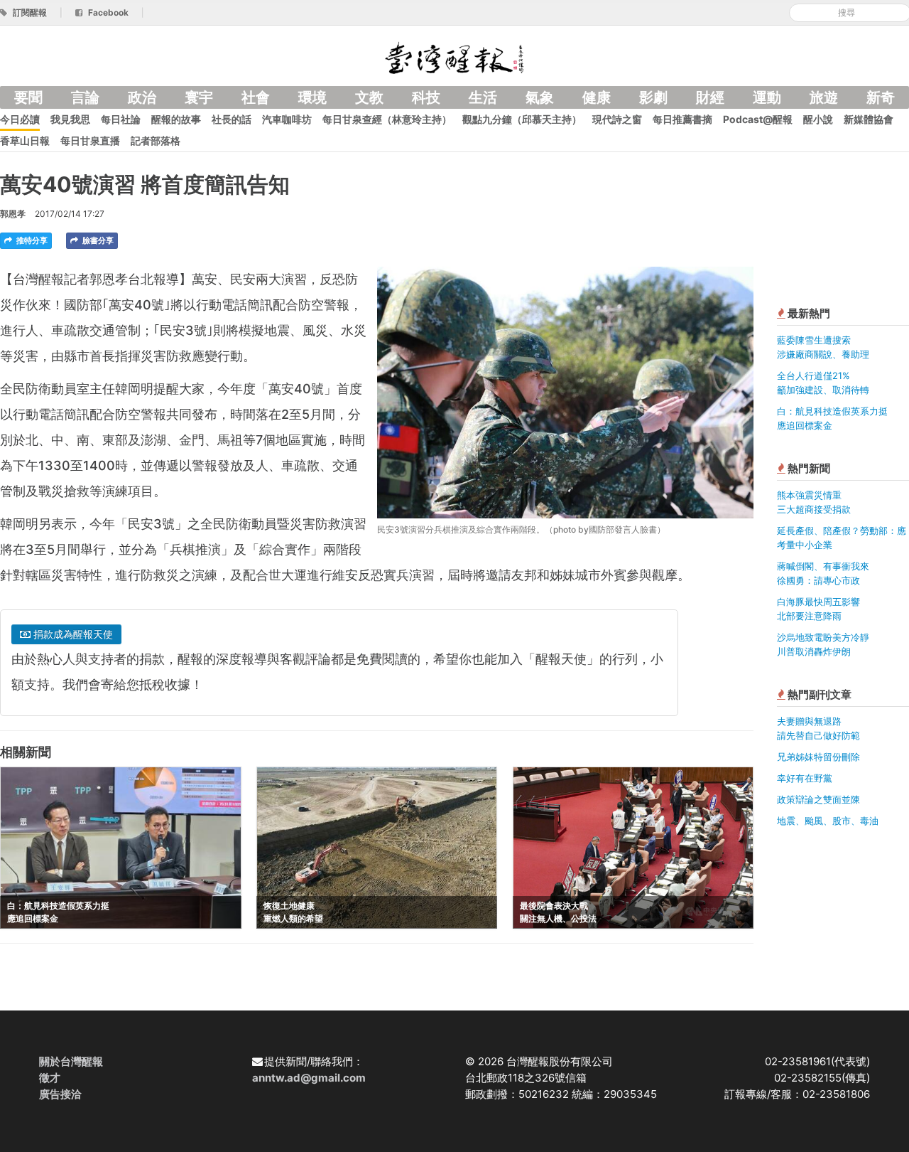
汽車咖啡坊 (287, 119)
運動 (767, 97)
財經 (710, 97)
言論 (85, 97)
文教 (369, 97)
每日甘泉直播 (90, 140)
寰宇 (199, 97)
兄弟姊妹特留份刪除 (818, 756)
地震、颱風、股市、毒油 (827, 820)
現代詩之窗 (617, 119)
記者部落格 (155, 140)
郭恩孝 (13, 213)
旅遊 (824, 97)
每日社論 (121, 119)
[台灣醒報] (454, 56)
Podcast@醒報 (758, 119)
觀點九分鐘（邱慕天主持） (522, 119)
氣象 (540, 97)
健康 (596, 97)
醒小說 (818, 119)
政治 (142, 97)
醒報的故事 (176, 119)
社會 (255, 97)
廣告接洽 (60, 1094)
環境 (312, 97)
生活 (483, 97)
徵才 (49, 1077)
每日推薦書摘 (682, 119)
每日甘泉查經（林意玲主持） (387, 119)
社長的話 (231, 119)
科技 (426, 97)
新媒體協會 (868, 119)
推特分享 (31, 240)
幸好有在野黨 (804, 778)
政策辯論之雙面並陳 (818, 799)
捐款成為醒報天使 (72, 634)
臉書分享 (97, 240)
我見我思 (70, 119)
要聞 (28, 97)
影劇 (653, 97)
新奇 (880, 97)
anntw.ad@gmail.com (309, 1077)
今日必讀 (20, 119)
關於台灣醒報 (71, 1061)
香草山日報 (25, 140)
